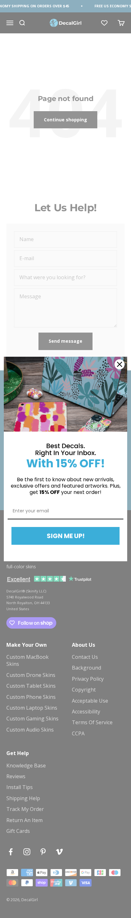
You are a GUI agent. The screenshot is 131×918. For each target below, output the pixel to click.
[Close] (119, 364)
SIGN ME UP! (66, 535)
